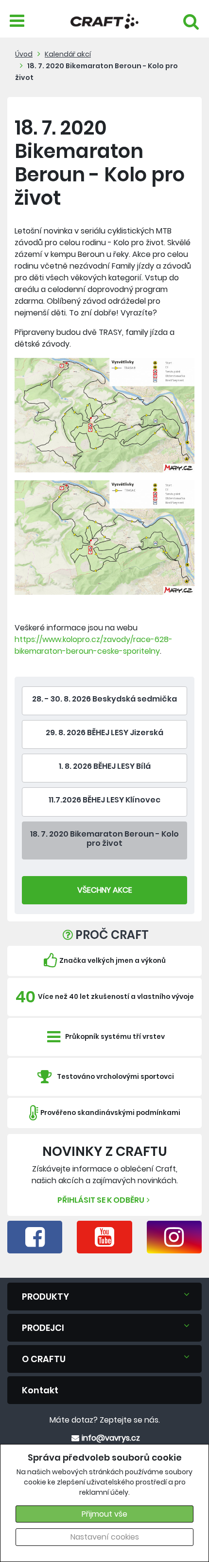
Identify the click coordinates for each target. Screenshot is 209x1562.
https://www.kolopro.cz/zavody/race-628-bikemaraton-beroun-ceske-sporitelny (94, 645)
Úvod (24, 54)
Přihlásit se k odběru (100, 1200)
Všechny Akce (104, 890)
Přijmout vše (104, 1514)
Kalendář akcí (68, 54)
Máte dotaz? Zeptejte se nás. (105, 1419)
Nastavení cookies (104, 1536)
